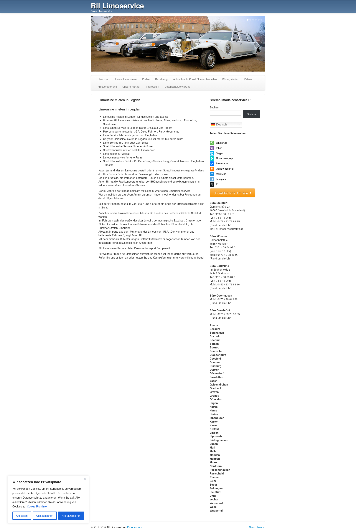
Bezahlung (161, 79)
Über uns (103, 79)
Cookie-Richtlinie (37, 506)
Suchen (214, 107)
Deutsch (221, 124)
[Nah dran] (85, 479)
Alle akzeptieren (71, 515)
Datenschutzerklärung (177, 86)
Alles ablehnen (44, 515)
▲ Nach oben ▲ (255, 527)
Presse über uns (107, 86)
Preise (146, 79)
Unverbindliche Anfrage (231, 193)
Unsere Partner (131, 86)
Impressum (152, 86)
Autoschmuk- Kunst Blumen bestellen (195, 79)
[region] (48, 500)
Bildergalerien (230, 79)
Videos (248, 79)
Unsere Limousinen (125, 79)
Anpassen (22, 515)
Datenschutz (134, 527)
